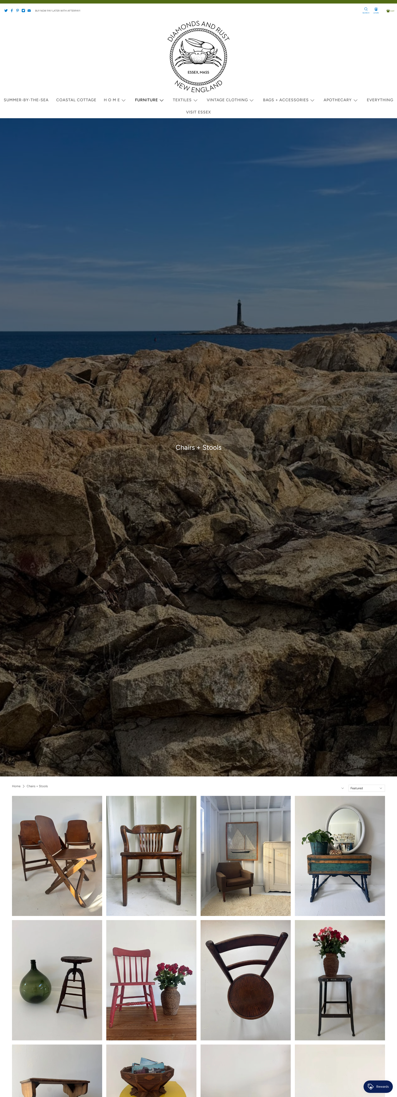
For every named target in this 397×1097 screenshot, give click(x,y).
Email (120, 551)
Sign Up (191, 558)
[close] (112, 499)
